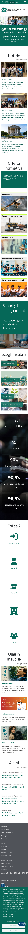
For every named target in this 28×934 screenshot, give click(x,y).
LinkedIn (23, 873)
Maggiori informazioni (14, 31)
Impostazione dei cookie (13, 921)
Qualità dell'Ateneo (14, 364)
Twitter (15, 873)
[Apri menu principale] (25, 2)
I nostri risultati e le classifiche (14, 407)
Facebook (7, 873)
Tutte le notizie (21, 59)
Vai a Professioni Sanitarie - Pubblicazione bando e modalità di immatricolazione (14, 800)
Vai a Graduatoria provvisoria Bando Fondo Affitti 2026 (14, 813)
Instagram (11, 873)
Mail (7, 2)
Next (25, 29)
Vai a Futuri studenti (14, 539)
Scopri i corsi (18, 342)
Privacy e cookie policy (8, 914)
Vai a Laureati (14, 589)
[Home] (13, 10)
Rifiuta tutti (13, 926)
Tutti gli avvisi (22, 767)
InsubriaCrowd (14, 395)
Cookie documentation (8, 916)
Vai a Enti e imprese (14, 614)
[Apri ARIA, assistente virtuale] (21, 924)
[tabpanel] (14, 31)
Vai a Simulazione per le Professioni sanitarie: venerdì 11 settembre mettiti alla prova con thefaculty (14, 710)
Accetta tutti (13, 930)
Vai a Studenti (14, 564)
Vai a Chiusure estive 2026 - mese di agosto (14, 787)
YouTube (19, 873)
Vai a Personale (14, 639)
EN (17, 2)
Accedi (12, 2)
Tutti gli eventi (21, 663)
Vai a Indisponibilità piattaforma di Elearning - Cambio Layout (14, 775)
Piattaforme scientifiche (14, 378)
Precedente (3, 29)
